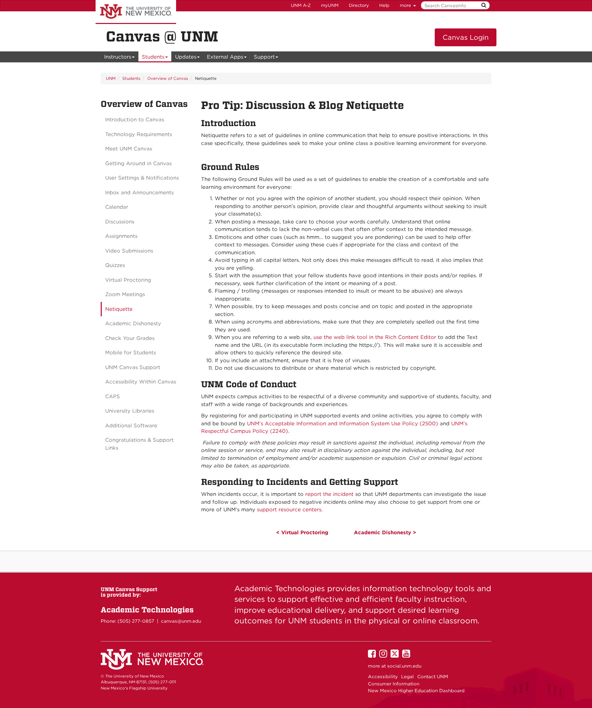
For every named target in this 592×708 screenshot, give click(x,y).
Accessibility (383, 676)
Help (384, 5)
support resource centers (289, 509)
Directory (359, 5)
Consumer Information (393, 683)
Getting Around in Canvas (138, 163)
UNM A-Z (301, 5)
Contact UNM (432, 676)
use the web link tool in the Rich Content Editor (374, 337)
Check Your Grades (130, 338)
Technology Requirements (138, 134)
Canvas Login (466, 37)
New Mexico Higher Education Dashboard (416, 690)
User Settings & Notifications (142, 178)
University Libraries (129, 411)
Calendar (116, 207)
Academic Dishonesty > (385, 532)
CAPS (112, 396)
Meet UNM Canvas (128, 149)
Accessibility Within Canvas (140, 382)
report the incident (329, 494)
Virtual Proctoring (128, 280)
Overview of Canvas (167, 78)
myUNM (329, 5)
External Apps (225, 57)
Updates (185, 57)
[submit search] (483, 5)
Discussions (119, 222)
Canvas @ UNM (162, 36)
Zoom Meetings (125, 294)
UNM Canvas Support (132, 367)
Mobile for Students (130, 353)
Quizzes (115, 265)
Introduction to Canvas (134, 120)
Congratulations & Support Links (139, 444)
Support (264, 57)
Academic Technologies (147, 609)
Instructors (117, 57)
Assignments (121, 236)
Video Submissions (129, 251)
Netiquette (119, 309)
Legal (407, 676)
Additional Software (131, 426)
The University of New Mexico (136, 12)
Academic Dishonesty (133, 323)
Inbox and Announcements (139, 193)
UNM (110, 78)
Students (153, 57)
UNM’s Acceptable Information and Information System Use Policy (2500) (342, 423)
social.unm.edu (404, 666)
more (406, 5)
